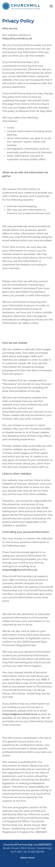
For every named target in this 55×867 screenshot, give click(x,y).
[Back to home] (21, 6)
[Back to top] (27, 862)
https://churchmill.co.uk (17, 38)
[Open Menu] (51, 6)
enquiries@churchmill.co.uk (19, 569)
